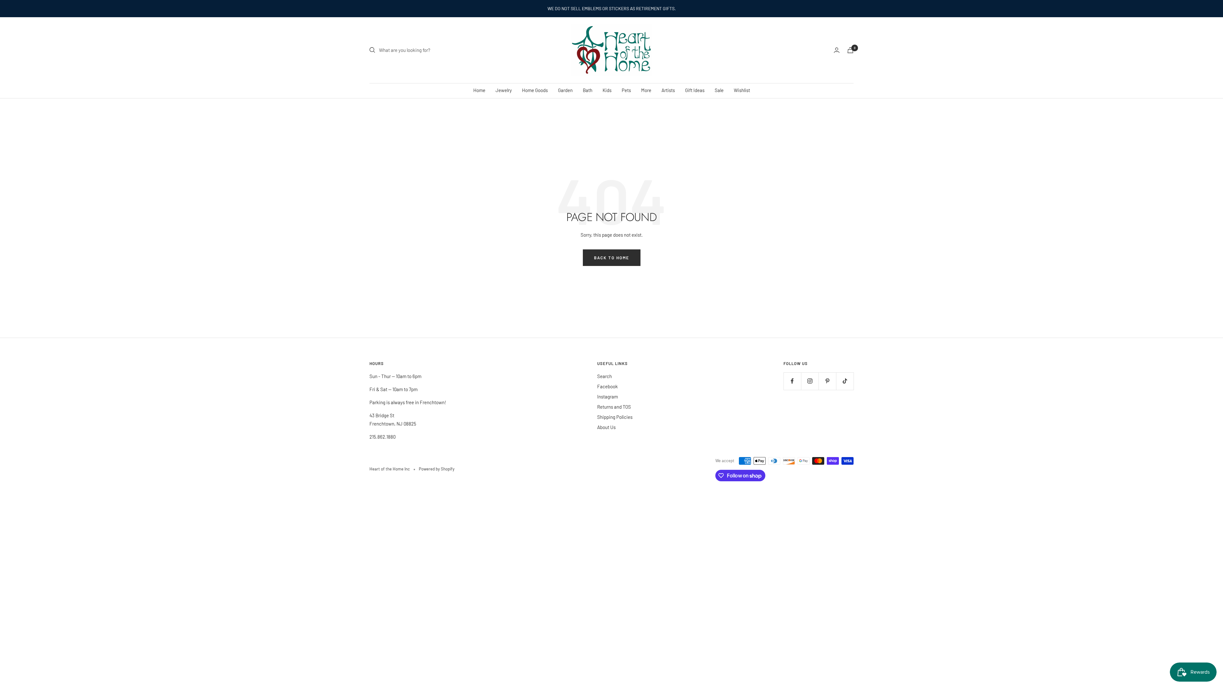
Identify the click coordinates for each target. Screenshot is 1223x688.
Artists (668, 90)
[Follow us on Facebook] (792, 381)
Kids (607, 90)
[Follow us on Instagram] (810, 381)
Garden (565, 90)
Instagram (607, 396)
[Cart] (850, 50)
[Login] (837, 50)
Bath (587, 90)
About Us (606, 427)
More (646, 90)
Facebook (607, 386)
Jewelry (504, 90)
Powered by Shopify (436, 468)
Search (604, 376)
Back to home (611, 257)
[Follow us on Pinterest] (827, 381)
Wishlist (742, 90)
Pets (626, 90)
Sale (719, 90)
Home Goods (535, 90)
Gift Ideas (694, 90)
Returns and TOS (614, 407)
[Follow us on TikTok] (845, 381)
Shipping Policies (615, 417)
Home (479, 90)
